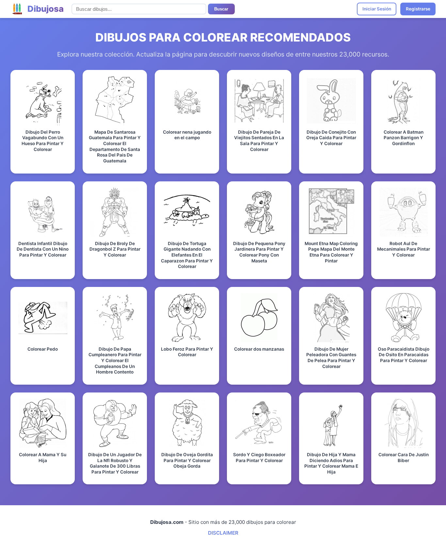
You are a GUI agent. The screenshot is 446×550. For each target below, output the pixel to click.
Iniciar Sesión (376, 8)
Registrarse (418, 8)
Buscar (221, 9)
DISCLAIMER (223, 533)
